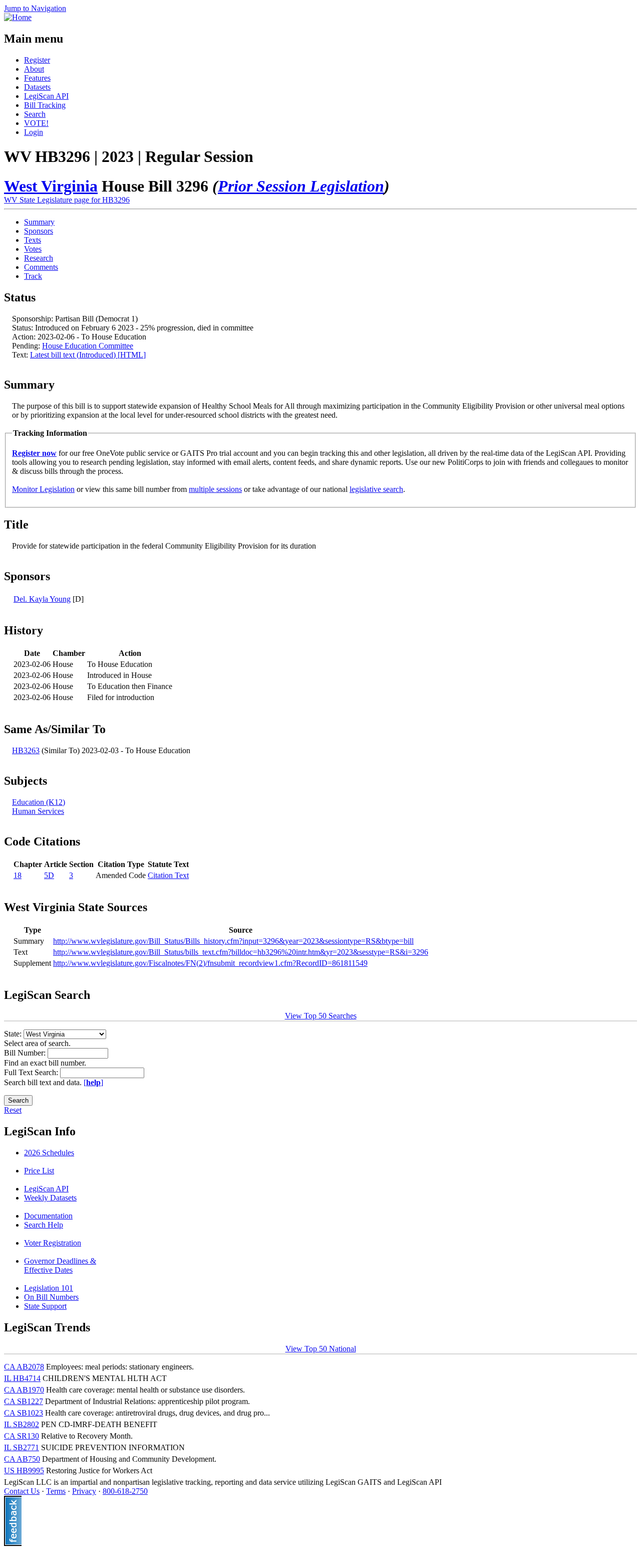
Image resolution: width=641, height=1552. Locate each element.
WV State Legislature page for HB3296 (67, 200)
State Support (45, 1306)
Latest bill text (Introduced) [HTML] (88, 355)
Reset (13, 1110)
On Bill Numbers (51, 1297)
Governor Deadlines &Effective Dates (60, 1265)
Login (33, 132)
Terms (56, 1491)
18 (18, 875)
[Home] (18, 17)
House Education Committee (87, 345)
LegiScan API (46, 96)
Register (37, 60)
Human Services (38, 811)
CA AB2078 (24, 1366)
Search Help (43, 1225)
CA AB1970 (24, 1390)
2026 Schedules (49, 1152)
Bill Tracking (45, 105)
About (34, 69)
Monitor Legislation (43, 489)
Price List (39, 1170)
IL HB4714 (22, 1378)
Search (35, 114)
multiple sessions (215, 489)
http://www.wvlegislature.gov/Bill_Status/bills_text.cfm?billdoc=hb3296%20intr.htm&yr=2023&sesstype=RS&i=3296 (240, 952)
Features (37, 78)
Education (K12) (38, 802)
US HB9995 (24, 1470)
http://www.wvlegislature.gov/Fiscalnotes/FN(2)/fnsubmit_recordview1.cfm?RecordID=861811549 (210, 963)
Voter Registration (52, 1243)
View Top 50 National (320, 1348)
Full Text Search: (32, 1072)
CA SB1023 (23, 1413)
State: (14, 1033)
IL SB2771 (21, 1447)
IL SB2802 (21, 1424)
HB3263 (26, 750)
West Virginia (51, 186)
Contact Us (22, 1491)
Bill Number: (26, 1053)
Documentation (48, 1216)
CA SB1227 (23, 1401)
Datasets (37, 87)
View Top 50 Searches (321, 1015)
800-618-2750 (125, 1491)
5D (49, 875)
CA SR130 (21, 1436)
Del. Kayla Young (42, 599)
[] (93, 1082)
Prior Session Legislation (301, 186)
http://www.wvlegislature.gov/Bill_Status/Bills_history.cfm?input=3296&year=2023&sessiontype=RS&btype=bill (233, 941)
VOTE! (36, 123)
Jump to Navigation (35, 8)
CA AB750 (22, 1459)
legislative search (376, 489)
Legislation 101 (48, 1288)
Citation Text (168, 875)
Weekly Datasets (50, 1197)
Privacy (84, 1491)
